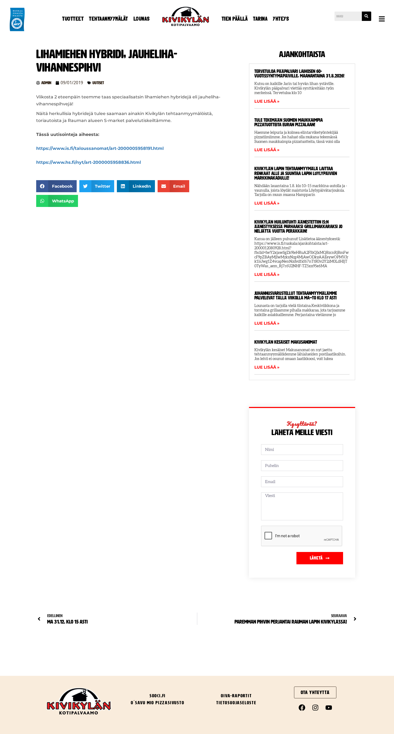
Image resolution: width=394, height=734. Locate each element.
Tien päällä (235, 19)
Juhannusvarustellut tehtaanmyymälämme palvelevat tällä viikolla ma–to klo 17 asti (295, 296)
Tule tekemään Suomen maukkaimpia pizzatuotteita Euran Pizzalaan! (288, 122)
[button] (382, 19)
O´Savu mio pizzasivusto (157, 702)
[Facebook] (301, 707)
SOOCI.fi (158, 695)
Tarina (260, 19)
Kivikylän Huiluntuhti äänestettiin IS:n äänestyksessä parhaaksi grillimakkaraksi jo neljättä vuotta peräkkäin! (298, 226)
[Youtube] (328, 707)
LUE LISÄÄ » (267, 101)
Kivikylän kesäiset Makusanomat (285, 342)
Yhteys (281, 19)
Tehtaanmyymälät (108, 19)
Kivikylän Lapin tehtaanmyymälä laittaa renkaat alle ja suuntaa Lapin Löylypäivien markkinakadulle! (295, 173)
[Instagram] (315, 707)
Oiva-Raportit (236, 695)
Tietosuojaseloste (236, 702)
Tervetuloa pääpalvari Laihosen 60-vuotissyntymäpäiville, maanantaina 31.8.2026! (299, 74)
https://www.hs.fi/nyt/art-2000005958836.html (88, 162)
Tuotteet (73, 19)
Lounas (141, 19)
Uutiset (98, 82)
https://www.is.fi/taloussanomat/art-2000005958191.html (100, 148)
